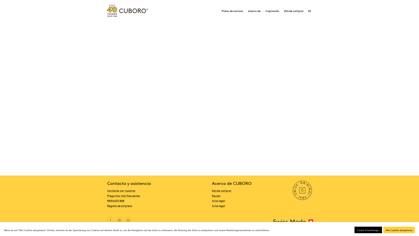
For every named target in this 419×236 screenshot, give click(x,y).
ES (309, 10)
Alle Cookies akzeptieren (399, 230)
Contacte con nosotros (121, 190)
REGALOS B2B (115, 200)
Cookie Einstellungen (368, 230)
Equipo (216, 195)
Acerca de (254, 11)
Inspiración (272, 11)
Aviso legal (218, 200)
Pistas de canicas (232, 11)
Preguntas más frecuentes (123, 195)
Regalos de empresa (119, 205)
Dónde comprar (294, 11)
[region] (209, 229)
